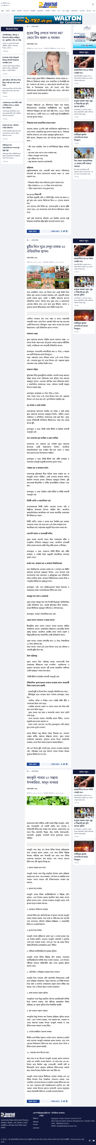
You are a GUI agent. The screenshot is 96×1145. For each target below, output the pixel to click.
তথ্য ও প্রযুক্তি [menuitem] (65, 11)
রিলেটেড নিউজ (12, 29)
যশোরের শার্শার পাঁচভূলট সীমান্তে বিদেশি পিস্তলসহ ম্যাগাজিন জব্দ (10, 60)
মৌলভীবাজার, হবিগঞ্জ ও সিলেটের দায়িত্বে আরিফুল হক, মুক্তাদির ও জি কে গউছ (11, 37)
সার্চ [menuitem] (94, 11)
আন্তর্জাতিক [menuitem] (40, 11)
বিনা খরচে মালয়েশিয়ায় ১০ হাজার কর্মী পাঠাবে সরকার (83, 163)
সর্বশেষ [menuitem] (8, 11)
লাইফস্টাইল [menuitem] (74, 11)
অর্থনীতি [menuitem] (47, 11)
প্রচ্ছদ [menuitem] (2, 11)
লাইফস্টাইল (34, 26)
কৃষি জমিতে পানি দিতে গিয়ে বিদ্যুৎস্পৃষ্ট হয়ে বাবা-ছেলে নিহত (11, 83)
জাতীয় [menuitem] (13, 11)
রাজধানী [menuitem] (19, 11)
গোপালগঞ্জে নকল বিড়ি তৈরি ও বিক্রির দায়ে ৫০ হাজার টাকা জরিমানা (12, 105)
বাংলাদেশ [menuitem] (26, 11)
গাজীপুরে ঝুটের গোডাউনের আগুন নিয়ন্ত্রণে (81, 137)
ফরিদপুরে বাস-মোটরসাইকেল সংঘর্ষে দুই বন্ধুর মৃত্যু (10, 148)
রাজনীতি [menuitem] (32, 11)
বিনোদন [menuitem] (89, 11)
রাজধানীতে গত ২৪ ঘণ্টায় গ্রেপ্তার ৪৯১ (83, 71)
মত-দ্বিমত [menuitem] (82, 11)
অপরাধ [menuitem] (53, 11)
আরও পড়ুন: (84, 52)
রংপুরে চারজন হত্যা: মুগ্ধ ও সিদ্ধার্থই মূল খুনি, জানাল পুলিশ (83, 104)
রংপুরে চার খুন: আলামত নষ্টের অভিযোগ (10, 126)
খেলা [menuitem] (58, 11)
